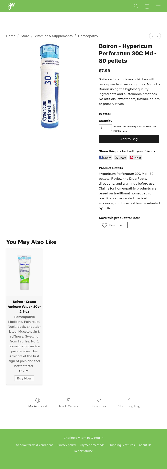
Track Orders (68, 406)
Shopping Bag (129, 406)
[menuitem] (152, 36)
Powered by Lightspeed (83, 458)
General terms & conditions (34, 445)
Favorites (99, 406)
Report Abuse (83, 451)
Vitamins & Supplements (54, 36)
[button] (11, 6)
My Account (37, 406)
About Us (145, 445)
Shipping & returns (122, 445)
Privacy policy (66, 445)
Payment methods (92, 445)
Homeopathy (88, 36)
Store (25, 36)
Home (10, 36)
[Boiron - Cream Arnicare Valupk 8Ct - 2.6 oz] (24, 272)
